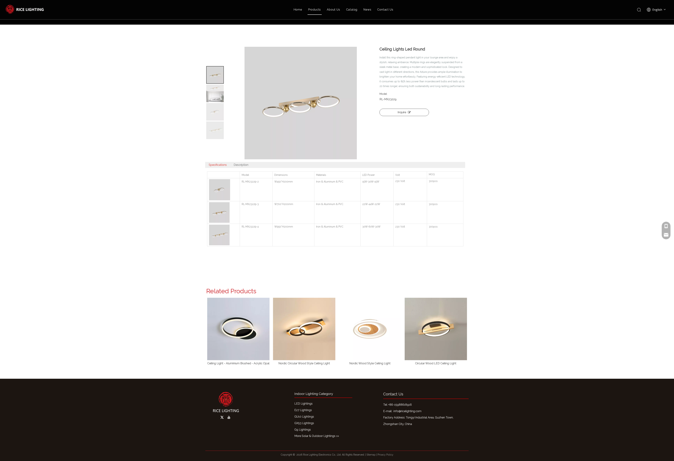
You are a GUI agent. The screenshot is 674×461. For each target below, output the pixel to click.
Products (314, 9)
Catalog (352, 9)
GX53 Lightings (304, 423)
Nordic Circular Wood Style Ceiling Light (241, 363)
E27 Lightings (303, 410)
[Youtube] (229, 417)
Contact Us (385, 9)
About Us (333, 9)
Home (297, 9)
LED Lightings (303, 403)
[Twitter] (222, 417)
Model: (383, 93)
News (367, 9)
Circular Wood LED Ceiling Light (373, 363)
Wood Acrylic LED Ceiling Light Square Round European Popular (439, 363)
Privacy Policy (385, 454)
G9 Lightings (302, 429)
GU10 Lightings (304, 416)
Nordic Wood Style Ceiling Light (307, 363)
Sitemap (371, 454)
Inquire (402, 112)
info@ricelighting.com (407, 411)
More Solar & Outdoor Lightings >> (316, 436)
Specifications (218, 165)
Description (241, 165)
